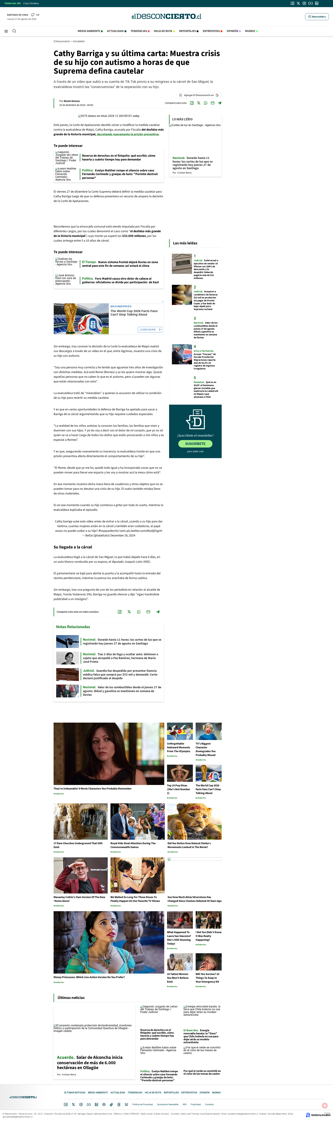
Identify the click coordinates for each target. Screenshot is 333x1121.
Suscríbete (195, 444)
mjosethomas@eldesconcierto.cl (243, 1114)
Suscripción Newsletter (167, 1104)
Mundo (250, 31)
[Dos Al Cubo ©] (318, 1116)
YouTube (88, 1104)
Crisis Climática (31, 3)
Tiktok (111, 1104)
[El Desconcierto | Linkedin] (316, 3)
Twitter (73, 1104)
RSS (184, 1104)
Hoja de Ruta (163, 31)
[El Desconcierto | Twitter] (298, 3)
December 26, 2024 (122, 535)
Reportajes (187, 31)
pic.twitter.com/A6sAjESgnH (144, 531)
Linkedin (96, 1104)
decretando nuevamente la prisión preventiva (128, 134)
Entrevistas (211, 31)
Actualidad (115, 31)
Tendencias (139, 31)
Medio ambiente (89, 31)
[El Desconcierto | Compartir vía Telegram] (219, 103)
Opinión (232, 31)
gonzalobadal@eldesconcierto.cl (18, 1117)
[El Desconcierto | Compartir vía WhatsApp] (206, 103)
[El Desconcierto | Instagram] (304, 3)
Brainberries (121, 306)
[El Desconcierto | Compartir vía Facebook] (192, 103)
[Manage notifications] (325, 1105)
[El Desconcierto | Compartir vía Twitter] (199, 103)
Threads (119, 1105)
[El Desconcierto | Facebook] (292, 3)
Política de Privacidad (142, 1104)
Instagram (81, 1104)
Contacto (209, 1104)
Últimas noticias (74, 1092)
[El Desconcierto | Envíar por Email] (213, 103)
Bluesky (126, 1104)
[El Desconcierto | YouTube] (311, 3)
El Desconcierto (62, 41)
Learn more (148, 329)
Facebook (65, 1104)
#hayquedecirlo (109, 531)
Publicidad (196, 1104)
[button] (317, 16)
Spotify (103, 1104)
